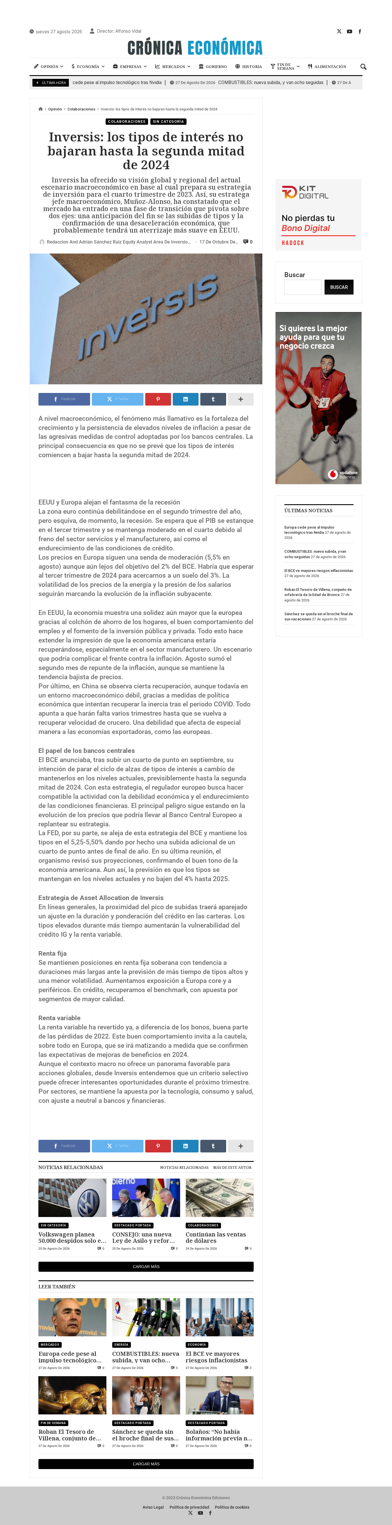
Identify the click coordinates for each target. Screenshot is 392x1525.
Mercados (50, 1344)
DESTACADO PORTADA (133, 1225)
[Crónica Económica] (196, 47)
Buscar (294, 275)
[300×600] (318, 482)
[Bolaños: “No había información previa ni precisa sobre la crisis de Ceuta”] (220, 1395)
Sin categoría (168, 121)
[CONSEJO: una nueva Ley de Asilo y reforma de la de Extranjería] (146, 1198)
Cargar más (146, 1266)
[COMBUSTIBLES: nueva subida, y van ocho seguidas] (146, 1317)
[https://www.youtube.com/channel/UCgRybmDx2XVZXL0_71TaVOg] (349, 31)
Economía (197, 1344)
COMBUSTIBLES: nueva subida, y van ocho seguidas (234, 82)
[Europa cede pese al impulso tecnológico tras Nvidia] (72, 1317)
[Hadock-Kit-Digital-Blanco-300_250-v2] (318, 248)
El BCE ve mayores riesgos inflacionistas (216, 1356)
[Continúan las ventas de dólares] (220, 1198)
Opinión (55, 109)
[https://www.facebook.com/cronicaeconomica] (359, 31)
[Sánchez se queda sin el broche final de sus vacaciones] (146, 1395)
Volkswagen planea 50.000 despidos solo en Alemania (71, 1237)
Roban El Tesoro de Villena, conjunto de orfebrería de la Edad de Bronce (70, 1434)
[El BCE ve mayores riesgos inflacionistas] (220, 1317)
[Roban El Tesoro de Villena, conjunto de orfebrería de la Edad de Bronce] (72, 1395)
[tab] (184, 1167)
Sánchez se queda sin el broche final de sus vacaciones (143, 1434)
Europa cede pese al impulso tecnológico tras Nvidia (67, 1356)
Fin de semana (53, 1423)
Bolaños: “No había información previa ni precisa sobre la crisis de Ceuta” (217, 1434)
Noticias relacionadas (184, 1167)
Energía (122, 1344)
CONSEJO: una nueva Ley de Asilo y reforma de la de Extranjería (145, 1237)
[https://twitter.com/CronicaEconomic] (339, 31)
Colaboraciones (81, 109)
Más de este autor (232, 1167)
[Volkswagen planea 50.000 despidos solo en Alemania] (72, 1198)
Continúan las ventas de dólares (216, 1237)
